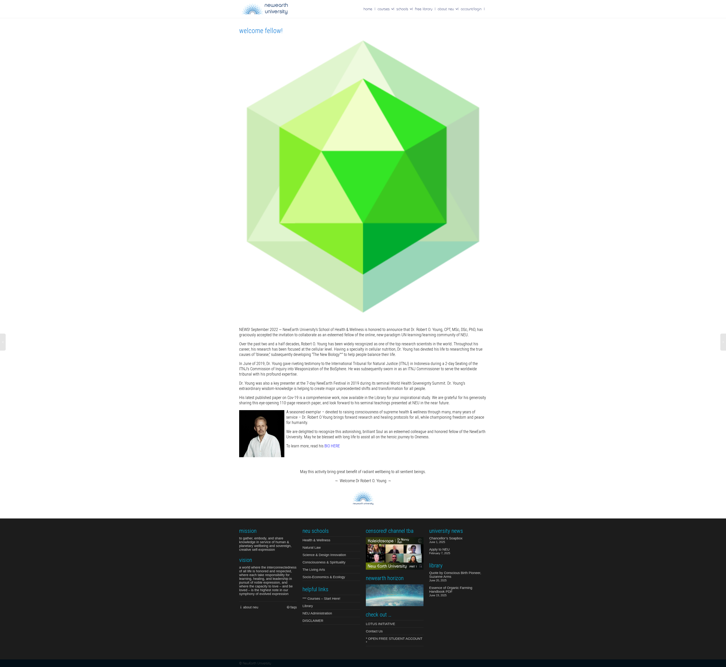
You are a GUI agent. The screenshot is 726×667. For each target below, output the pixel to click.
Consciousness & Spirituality (323, 562)
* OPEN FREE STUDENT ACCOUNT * (394, 640)
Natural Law (311, 547)
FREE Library (423, 9)
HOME (368, 9)
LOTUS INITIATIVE (380, 624)
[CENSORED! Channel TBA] (395, 553)
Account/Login (471, 9)
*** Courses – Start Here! (321, 598)
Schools (402, 9)
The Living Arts (313, 570)
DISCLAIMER (312, 621)
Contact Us (374, 631)
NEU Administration (317, 613)
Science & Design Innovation (324, 555)
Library (307, 606)
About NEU (446, 9)
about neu (250, 607)
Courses (384, 9)
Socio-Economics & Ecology (323, 577)
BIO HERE (332, 446)
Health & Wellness (316, 540)
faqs (293, 607)
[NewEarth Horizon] (395, 595)
